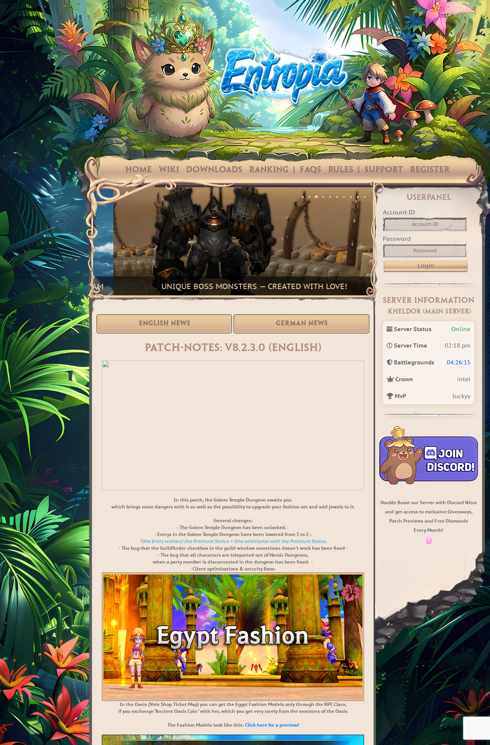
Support (383, 170)
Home (138, 170)
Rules (340, 170)
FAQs (310, 170)
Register (429, 170)
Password (397, 238)
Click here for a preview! (272, 725)
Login (426, 265)
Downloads (214, 170)
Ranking (269, 170)
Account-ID (399, 212)
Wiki (169, 170)
